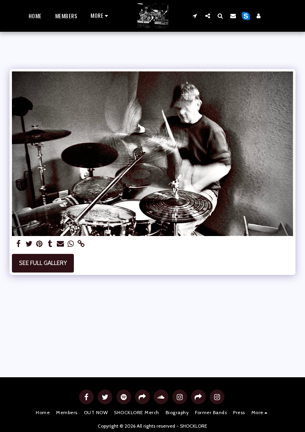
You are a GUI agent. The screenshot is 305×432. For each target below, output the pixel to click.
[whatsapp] (71, 244)
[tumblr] (50, 244)
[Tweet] (29, 244)
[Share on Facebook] (19, 244)
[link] (81, 244)
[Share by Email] (60, 244)
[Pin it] (39, 244)
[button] (195, 16)
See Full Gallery (43, 263)
